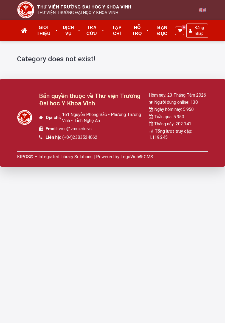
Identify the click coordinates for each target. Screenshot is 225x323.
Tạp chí (117, 30)
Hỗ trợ (137, 30)
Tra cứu (91, 30)
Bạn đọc (162, 30)
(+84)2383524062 (79, 137)
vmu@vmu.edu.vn (75, 128)
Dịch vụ (68, 30)
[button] (56, 30)
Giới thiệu (44, 30)
